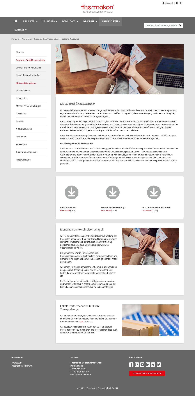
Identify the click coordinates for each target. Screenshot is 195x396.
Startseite (15, 39)
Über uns (20, 52)
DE (180, 3)
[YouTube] (142, 365)
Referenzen (21, 144)
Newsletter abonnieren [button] (147, 373)
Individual (88, 21)
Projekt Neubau (23, 159)
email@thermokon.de (80, 374)
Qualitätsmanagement (26, 152)
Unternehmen (110, 21)
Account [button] (169, 3)
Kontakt (19, 30)
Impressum (16, 363)
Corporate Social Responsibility (46, 39)
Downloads (68, 21)
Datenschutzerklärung (21, 366)
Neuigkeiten (21, 98)
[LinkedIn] (148, 365)
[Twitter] (159, 365)
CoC (81, 321)
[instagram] (137, 365)
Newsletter (21, 113)
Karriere (19, 121)
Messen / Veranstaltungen (28, 106)
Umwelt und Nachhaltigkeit (28, 67)
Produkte (28, 21)
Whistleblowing (23, 90)
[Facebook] (131, 365)
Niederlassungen (24, 129)
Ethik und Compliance (70, 39)
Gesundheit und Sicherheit (28, 75)
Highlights (48, 21)
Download (65, 210)
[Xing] (153, 365)
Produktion (21, 136)
